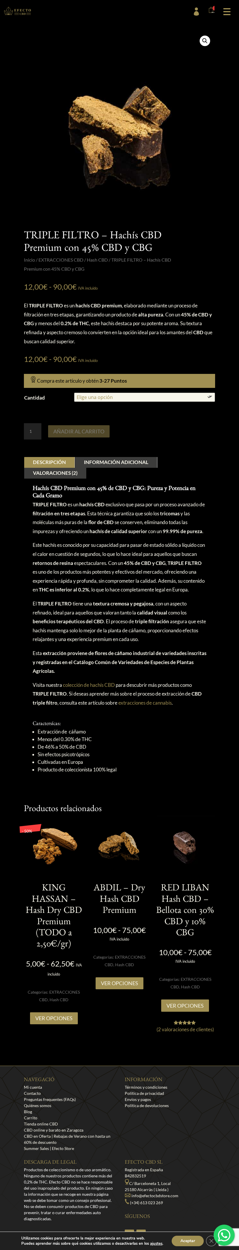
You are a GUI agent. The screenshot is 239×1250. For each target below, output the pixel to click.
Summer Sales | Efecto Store (49, 1148)
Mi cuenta (33, 1087)
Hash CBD (97, 259)
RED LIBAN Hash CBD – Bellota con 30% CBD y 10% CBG (185, 912)
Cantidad (34, 398)
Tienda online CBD (41, 1123)
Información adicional (116, 462)
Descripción (49, 462)
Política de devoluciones (147, 1105)
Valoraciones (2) (55, 473)
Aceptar (187, 1241)
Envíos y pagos (138, 1099)
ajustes (156, 1243)
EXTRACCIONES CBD (60, 259)
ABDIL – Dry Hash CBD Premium (119, 900)
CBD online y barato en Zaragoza (53, 1130)
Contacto (32, 1093)
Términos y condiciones (146, 1087)
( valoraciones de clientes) (185, 1029)
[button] (227, 11)
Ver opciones (54, 1018)
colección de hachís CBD (89, 685)
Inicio (29, 259)
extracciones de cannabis (145, 703)
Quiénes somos (37, 1105)
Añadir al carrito (78, 431)
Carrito (30, 1117)
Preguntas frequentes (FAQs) (50, 1099)
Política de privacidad (144, 1093)
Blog (28, 1111)
